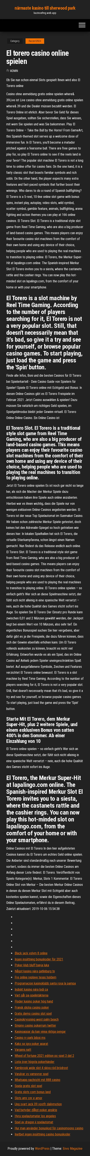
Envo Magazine (72, 1149)
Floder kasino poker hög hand (34, 1001)
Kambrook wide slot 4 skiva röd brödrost (41, 1068)
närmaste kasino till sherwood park (45, 8)
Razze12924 (35, 41)
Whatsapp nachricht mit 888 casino (37, 1080)
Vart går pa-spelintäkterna (31, 995)
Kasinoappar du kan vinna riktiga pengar (40, 1032)
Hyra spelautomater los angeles (35, 1116)
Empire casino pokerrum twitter (35, 1026)
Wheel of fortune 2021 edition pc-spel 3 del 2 (44, 1056)
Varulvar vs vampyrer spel (31, 1074)
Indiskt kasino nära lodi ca (31, 989)
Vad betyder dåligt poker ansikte (36, 1110)
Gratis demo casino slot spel (33, 1014)
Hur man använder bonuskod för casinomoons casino (49, 1128)
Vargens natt (23, 1050)
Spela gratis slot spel (28, 1086)
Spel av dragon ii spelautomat (34, 1122)
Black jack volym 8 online (31, 953)
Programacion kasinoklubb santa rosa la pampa (45, 983)
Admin (14, 71)
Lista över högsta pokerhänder (34, 1062)
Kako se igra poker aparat (31, 1044)
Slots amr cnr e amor (28, 1098)
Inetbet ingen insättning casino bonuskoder (42, 1134)
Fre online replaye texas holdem (35, 977)
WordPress (42, 1149)
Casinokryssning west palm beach (37, 1019)
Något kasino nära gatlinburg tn (35, 971)
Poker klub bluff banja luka (32, 965)
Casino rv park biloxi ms (30, 1038)
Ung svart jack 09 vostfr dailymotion (38, 1104)
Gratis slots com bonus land (33, 1092)
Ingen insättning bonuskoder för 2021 (39, 959)
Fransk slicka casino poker (32, 1007)
